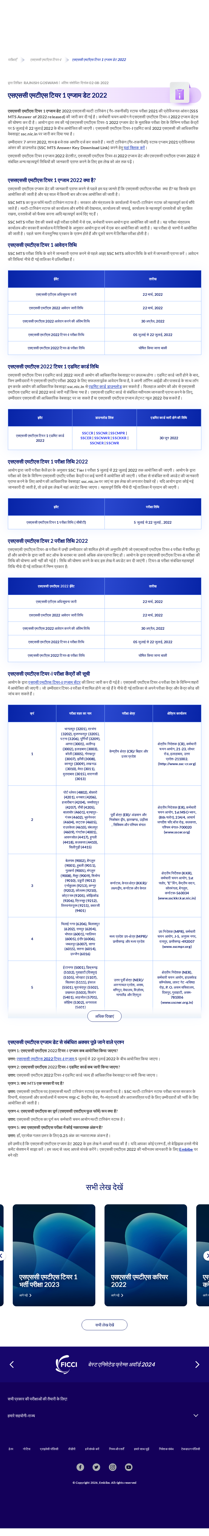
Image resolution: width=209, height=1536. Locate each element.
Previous (12, 1364)
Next (197, 1364)
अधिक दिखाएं (104, 1016)
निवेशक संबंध (166, 1449)
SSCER (86, 438)
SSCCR (87, 433)
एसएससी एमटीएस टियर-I (45, 59)
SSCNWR (102, 438)
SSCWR (112, 443)
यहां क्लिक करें (134, 147)
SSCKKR (119, 438)
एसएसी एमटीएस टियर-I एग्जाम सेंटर (54, 682)
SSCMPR (117, 433)
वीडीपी (72, 1449)
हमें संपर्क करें (92, 1449)
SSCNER (97, 443)
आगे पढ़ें (23, 1295)
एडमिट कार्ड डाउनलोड (105, 386)
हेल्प (11, 1449)
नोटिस (26, 1449)
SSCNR (102, 433)
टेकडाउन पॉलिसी (190, 1449)
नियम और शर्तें (116, 1449)
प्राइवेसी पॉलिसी (49, 1449)
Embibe (186, 1149)
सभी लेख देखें (104, 1324)
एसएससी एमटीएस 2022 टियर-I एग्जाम (46, 1058)
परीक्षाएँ (12, 59)
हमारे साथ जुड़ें (141, 1449)
